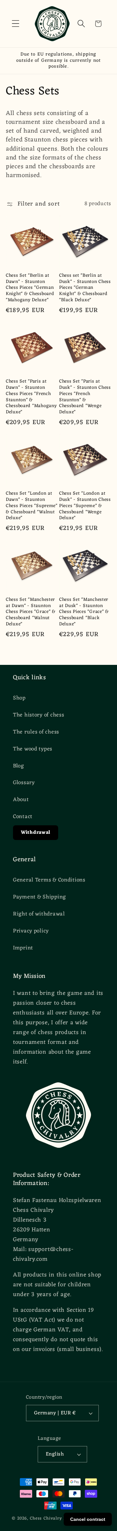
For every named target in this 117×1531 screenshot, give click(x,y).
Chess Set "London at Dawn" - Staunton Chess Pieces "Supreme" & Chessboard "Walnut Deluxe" (32, 506)
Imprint (23, 948)
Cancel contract (87, 1519)
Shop (19, 698)
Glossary (24, 783)
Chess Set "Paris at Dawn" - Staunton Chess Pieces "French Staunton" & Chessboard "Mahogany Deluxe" (31, 397)
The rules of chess (36, 732)
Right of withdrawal (39, 914)
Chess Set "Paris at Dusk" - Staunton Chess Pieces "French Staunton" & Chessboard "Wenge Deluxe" (85, 397)
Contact (22, 817)
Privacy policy (31, 931)
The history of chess (38, 715)
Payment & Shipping (39, 897)
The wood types (32, 749)
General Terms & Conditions (49, 880)
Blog (18, 766)
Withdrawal (35, 832)
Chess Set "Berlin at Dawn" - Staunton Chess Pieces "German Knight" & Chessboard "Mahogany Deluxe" (30, 288)
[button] (15, 23)
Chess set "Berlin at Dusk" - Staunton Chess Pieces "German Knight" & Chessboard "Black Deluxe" (85, 288)
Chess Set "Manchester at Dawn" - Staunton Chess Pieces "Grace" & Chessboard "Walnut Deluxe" (31, 612)
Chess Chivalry (46, 1518)
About (21, 800)
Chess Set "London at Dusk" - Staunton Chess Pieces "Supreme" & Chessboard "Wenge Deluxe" (85, 506)
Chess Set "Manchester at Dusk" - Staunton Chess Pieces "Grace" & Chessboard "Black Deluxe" (84, 612)
